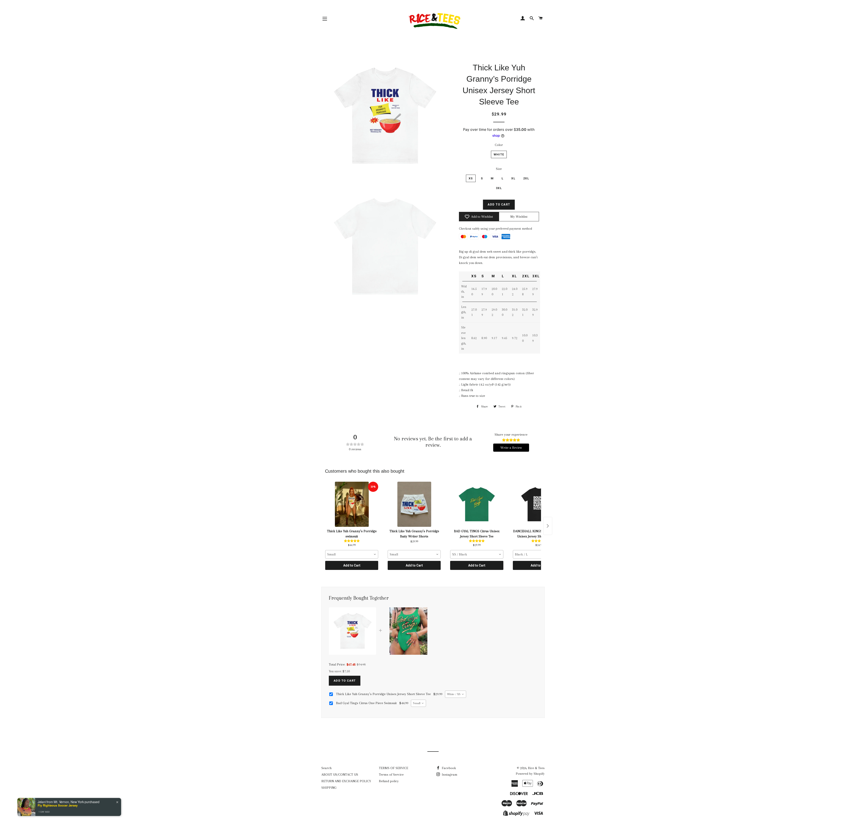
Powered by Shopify (530, 774)
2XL (526, 178)
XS (471, 178)
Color (499, 145)
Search (326, 768)
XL (513, 178)
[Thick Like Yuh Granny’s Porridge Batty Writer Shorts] (414, 504)
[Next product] (547, 526)
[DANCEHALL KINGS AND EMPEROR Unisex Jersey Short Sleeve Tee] (539, 504)
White (499, 154)
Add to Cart (351, 565)
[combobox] (351, 554)
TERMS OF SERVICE (393, 768)
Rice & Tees (536, 768)
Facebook (448, 768)
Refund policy (389, 781)
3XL (499, 188)
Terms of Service (391, 775)
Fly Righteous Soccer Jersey (58, 805)
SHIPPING (328, 788)
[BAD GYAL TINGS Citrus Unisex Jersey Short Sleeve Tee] (476, 504)
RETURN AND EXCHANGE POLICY (346, 781)
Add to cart (345, 680)
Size (499, 169)
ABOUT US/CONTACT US (339, 775)
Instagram (449, 775)
